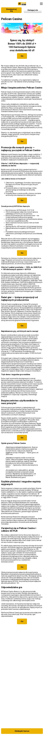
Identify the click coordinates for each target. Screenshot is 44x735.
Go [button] (22, 56)
